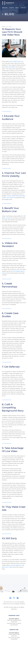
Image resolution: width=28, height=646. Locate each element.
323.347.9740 (14, 625)
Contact (23, 7)
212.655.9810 (14, 639)
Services (4, 7)
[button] (8, 590)
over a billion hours (15, 61)
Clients (11, 7)
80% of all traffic (10, 67)
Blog (17, 7)
